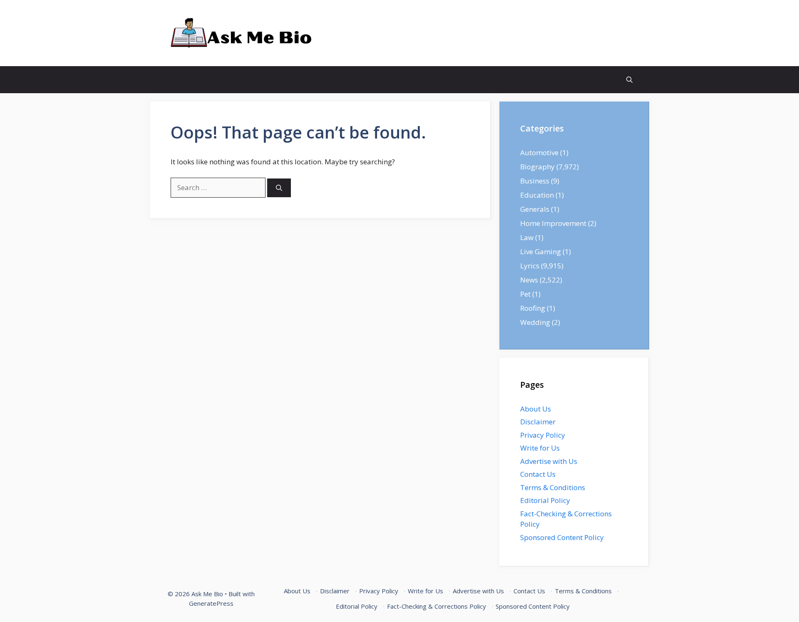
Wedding (535, 322)
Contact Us (538, 474)
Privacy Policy (542, 435)
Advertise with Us (548, 461)
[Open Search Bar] (629, 79)
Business (534, 181)
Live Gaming (540, 251)
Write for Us (540, 448)
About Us (535, 409)
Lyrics (529, 265)
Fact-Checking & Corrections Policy (436, 606)
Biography (537, 166)
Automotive (539, 152)
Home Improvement (553, 223)
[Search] (279, 187)
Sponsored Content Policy (562, 537)
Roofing (532, 308)
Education (537, 195)
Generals (534, 209)
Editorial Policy (545, 500)
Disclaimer (538, 421)
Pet (525, 294)
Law (526, 237)
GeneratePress (211, 603)
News (529, 280)
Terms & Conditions (552, 487)
